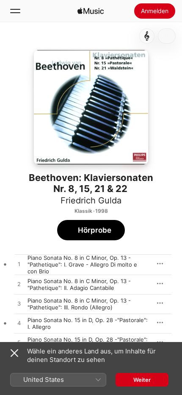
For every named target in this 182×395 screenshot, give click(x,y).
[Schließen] (14, 353)
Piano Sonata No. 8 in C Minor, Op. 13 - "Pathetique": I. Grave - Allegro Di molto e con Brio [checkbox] (82, 264)
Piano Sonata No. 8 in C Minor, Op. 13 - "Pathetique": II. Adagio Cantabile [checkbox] (79, 284)
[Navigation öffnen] (15, 11)
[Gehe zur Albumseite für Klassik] (146, 36)
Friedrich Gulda (91, 200)
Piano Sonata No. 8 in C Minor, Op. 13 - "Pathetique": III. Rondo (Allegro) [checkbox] (79, 304)
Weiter (142, 379)
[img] (90, 11)
